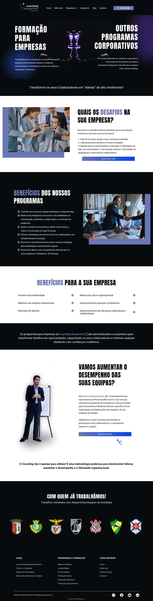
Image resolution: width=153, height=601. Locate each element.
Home (48, 8)
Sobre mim (58, 8)
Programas (70, 8)
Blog (94, 8)
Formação (84, 8)
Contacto (103, 8)
